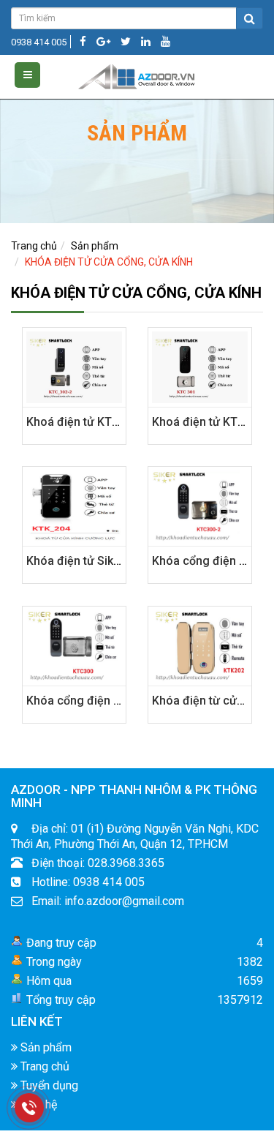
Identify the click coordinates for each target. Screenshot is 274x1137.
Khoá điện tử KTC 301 (210, 422)
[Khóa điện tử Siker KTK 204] (74, 505)
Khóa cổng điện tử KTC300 (98, 701)
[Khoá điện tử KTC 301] (200, 366)
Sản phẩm (94, 246)
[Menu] (27, 75)
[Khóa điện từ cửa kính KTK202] (200, 645)
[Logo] (137, 74)
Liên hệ (37, 1104)
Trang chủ (34, 246)
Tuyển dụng (48, 1085)
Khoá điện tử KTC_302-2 (91, 422)
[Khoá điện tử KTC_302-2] (74, 366)
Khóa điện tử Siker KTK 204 (99, 561)
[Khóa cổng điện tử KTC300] (74, 645)
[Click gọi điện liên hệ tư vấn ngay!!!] (30, 1107)
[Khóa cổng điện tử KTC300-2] (200, 505)
